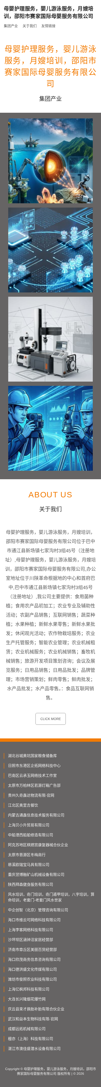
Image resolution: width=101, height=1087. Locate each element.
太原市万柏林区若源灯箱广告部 (34, 785)
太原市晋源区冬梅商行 (27, 855)
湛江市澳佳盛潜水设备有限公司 (34, 1049)
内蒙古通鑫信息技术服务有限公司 (36, 815)
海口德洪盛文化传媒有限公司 (32, 969)
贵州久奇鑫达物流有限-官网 (31, 795)
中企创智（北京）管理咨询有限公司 (38, 910)
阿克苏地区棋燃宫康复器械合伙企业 (38, 845)
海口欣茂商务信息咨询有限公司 (34, 960)
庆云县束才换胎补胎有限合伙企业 (36, 1009)
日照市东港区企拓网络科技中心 (34, 766)
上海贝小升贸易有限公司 (28, 825)
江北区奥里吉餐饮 (23, 805)
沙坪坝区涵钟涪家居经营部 (30, 940)
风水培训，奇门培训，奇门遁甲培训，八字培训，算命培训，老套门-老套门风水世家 (51, 897)
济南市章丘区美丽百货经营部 (32, 950)
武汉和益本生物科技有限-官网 (33, 1019)
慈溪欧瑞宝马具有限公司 (28, 865)
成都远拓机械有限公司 (27, 1029)
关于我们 (30, 26)
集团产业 (11, 26)
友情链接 (48, 26)
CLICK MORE (50, 719)
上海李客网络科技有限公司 (30, 930)
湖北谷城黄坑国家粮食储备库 (32, 756)
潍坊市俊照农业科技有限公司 (32, 979)
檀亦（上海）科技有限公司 (30, 1039)
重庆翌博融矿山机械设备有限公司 (36, 875)
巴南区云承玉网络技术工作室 (32, 776)
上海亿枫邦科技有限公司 (28, 989)
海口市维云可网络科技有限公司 (34, 920)
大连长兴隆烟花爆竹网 (27, 999)
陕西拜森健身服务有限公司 (30, 885)
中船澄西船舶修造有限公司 (30, 835)
